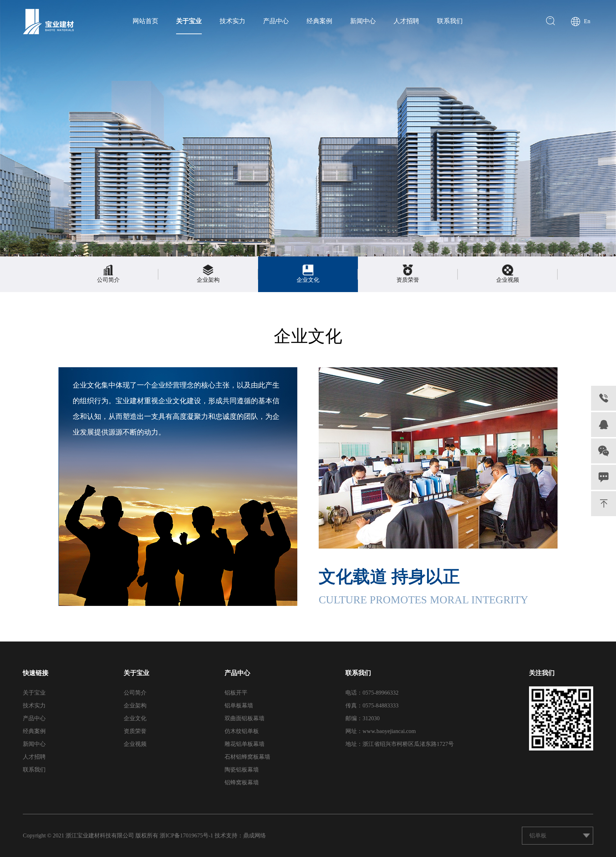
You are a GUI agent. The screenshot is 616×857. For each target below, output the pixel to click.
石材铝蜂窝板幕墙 (247, 757)
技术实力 (232, 21)
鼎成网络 (254, 835)
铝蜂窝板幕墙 (242, 782)
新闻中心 (363, 21)
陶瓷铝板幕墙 (242, 770)
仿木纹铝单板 (242, 731)
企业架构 (135, 705)
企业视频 (135, 744)
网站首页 (145, 21)
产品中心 (276, 21)
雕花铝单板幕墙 (245, 744)
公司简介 (135, 693)
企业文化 (135, 718)
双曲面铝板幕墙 (245, 718)
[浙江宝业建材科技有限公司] (48, 21)
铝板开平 (236, 693)
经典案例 (319, 21)
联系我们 (450, 21)
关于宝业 (189, 21)
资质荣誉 (135, 731)
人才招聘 (406, 21)
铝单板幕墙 (239, 705)
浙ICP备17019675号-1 (186, 835)
